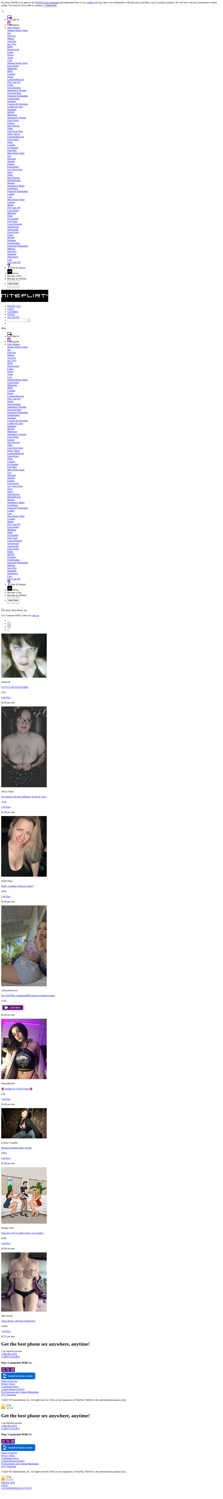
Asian (10, 57)
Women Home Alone (17, 30)
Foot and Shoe (14, 93)
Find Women (13, 27)
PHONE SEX (8, 1482)
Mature (10, 38)
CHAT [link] (10, 309)
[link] (111, 8)
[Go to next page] (8, 630)
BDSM (10, 112)
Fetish (10, 85)
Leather (11, 194)
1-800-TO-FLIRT (10, 1356)
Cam (9, 60)
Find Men (12, 150)
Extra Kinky (13, 66)
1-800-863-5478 (9, 1354)
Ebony (10, 55)
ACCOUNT (26, 1488)
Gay (9, 156)
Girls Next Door (15, 131)
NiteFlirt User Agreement (47, 2)
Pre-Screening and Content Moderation (20, 1392)
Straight (11, 161)
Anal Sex (11, 41)
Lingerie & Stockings (17, 104)
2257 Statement (8, 1395)
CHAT (4, 1485)
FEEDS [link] (11, 314)
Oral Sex (11, 36)
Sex (9, 33)
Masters (11, 183)
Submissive (12, 257)
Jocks (10, 172)
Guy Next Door (14, 169)
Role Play (12, 251)
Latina (10, 52)
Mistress (11, 248)
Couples (11, 74)
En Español (12, 147)
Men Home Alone (16, 153)
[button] (111, 11)
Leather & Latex (15, 106)
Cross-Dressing (14, 224)
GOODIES (6, 1488)
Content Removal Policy (13, 1389)
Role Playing (13, 126)
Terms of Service (9, 1381)
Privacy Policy (8, 1384)
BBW (10, 46)
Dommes (11, 240)
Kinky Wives (13, 134)
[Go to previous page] (8, 621)
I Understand (50, 5)
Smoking (11, 101)
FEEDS (16, 1488)
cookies (90, 2)
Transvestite (13, 229)
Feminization (13, 98)
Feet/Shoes (12, 188)
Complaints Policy (10, 1386)
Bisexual (11, 158)
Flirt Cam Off (13, 82)
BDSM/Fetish (14, 180)
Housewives (13, 49)
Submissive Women (16, 90)
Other (10, 128)
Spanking (11, 109)
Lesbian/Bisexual (15, 79)
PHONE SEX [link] (14, 306)
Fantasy (11, 123)
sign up (35, 615)
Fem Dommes (14, 87)
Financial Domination (17, 96)
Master (10, 205)
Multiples (11, 213)
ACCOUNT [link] (13, 317)
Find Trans (12, 221)
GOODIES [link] (12, 311)
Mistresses (12, 68)
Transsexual (13, 227)
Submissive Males (16, 186)
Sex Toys (11, 44)
